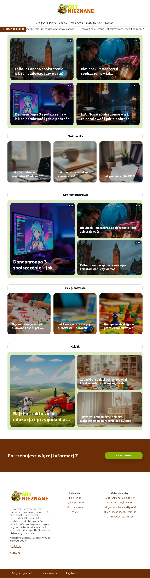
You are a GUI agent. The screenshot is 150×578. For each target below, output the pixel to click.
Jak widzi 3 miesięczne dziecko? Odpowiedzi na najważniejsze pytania (105, 418)
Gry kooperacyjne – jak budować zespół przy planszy (27, 326)
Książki (109, 22)
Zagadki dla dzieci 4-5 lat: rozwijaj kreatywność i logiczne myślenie (103, 381)
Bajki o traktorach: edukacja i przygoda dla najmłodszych (39, 417)
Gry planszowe (46, 22)
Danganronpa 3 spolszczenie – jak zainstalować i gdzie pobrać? (42, 116)
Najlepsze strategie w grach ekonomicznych (119, 326)
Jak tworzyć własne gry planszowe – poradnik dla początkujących (74, 326)
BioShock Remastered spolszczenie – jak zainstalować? (99, 71)
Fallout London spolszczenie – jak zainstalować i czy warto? (40, 71)
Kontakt (15, 552)
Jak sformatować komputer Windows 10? (28, 174)
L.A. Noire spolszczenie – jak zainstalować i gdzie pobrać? (105, 116)
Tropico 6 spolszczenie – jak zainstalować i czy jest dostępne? (78, 29)
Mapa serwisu (49, 573)
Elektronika (94, 22)
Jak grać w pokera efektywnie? (120, 507)
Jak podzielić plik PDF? (119, 176)
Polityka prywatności (22, 573)
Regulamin (71, 573)
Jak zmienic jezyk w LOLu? (120, 502)
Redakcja (15, 546)
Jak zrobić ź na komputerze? (120, 498)
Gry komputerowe (71, 22)
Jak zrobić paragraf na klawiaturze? (73, 174)
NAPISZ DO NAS (123, 456)
